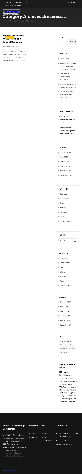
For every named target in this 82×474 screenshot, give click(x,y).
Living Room (63, 345)
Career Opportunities (49, 17)
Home (5, 21)
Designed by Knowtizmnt (11, 470)
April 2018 (64, 157)
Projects (32, 17)
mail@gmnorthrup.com (20, 2)
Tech (62, 217)
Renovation (63, 348)
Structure (72, 348)
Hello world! (65, 59)
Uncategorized (66, 221)
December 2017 (66, 175)
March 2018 (64, 162)
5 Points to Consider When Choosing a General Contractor (68, 66)
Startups (63, 212)
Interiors (63, 208)
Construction (65, 198)
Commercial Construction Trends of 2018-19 (68, 77)
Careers (47, 433)
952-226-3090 (15, 5)
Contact (65, 17)
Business (9, 37)
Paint (71, 345)
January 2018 (65, 171)
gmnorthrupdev (9, 61)
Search (62, 38)
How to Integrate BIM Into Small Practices (66, 95)
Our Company (19, 17)
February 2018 (66, 166)
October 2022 (65, 152)
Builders (62, 341)
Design (62, 203)
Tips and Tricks (64, 352)
